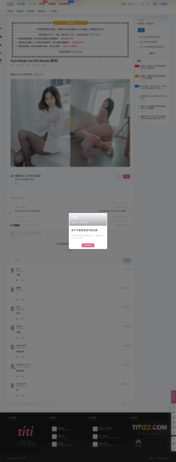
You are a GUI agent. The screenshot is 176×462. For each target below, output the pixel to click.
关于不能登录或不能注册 (84, 230)
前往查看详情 (88, 245)
